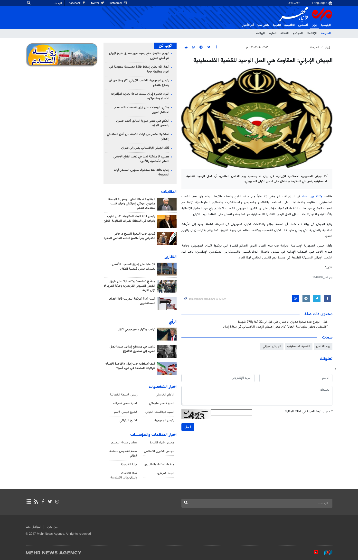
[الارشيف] (29, 502)
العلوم (272, 33)
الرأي (173, 322)
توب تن (165, 46)
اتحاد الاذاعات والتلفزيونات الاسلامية (124, 475)
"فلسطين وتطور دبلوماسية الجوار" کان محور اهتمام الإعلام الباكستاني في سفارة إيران (275, 326)
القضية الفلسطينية (298, 346)
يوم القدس (323, 346)
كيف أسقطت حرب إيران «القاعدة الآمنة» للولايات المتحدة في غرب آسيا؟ (130, 366)
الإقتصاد (312, 33)
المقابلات (169, 192)
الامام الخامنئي (165, 394)
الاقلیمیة (289, 25)
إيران (314, 25)
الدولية (277, 25)
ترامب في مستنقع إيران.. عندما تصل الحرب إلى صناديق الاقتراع (132, 349)
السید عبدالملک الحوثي (159, 412)
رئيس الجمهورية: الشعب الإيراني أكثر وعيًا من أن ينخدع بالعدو (139, 83)
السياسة (326, 33)
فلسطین (303, 25)
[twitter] (50, 502)
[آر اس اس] (36, 502)
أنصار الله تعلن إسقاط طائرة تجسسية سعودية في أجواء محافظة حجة (139, 69)
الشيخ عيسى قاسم (126, 412)
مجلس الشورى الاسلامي (159, 451)
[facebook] (43, 502)
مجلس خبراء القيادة (162, 442)
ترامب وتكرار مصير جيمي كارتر (136, 329)
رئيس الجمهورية (164, 420)
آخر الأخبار (248, 25)
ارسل (188, 426)
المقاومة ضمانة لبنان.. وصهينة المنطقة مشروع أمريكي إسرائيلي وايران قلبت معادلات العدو (131, 204)
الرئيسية (326, 25)
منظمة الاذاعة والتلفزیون (159, 464)
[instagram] (57, 502)
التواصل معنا (33, 526)
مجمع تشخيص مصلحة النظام (123, 453)
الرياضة (260, 33)
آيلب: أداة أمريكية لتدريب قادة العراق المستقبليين (132, 301)
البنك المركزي (165, 473)
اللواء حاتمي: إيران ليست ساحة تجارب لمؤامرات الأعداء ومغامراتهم (140, 96)
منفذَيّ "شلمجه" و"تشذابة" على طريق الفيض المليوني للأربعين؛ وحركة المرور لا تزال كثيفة (129, 286)
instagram (116, 3)
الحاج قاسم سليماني (161, 403)
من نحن (52, 526)
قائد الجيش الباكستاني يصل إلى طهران (145, 148)
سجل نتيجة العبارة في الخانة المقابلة (308, 411)
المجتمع (298, 33)
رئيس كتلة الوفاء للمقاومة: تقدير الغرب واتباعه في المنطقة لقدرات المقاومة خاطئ (129, 218)
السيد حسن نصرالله (125, 403)
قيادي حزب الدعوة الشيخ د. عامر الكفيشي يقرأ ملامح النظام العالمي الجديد (129, 236)
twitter (95, 3)
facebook (75, 3)
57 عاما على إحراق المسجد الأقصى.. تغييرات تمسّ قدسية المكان (132, 266)
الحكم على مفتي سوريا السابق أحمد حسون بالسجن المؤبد (142, 123)
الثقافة (285, 33)
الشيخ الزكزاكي (129, 420)
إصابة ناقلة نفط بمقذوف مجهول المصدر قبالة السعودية (141, 172)
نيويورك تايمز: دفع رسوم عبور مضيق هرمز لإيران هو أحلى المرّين (139, 56)
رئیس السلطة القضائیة (124, 394)
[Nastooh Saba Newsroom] (325, 552)
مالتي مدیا (263, 25)
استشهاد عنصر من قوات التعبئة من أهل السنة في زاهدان (138, 136)
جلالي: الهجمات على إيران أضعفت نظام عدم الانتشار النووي (141, 110)
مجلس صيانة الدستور (124, 442)
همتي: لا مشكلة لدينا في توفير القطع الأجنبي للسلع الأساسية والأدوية (141, 159)
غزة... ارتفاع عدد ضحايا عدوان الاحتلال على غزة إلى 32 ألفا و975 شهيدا (283, 322)
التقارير (171, 257)
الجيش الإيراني (272, 346)
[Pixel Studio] (313, 552)
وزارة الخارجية (129, 464)
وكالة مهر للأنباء (312, 196)
